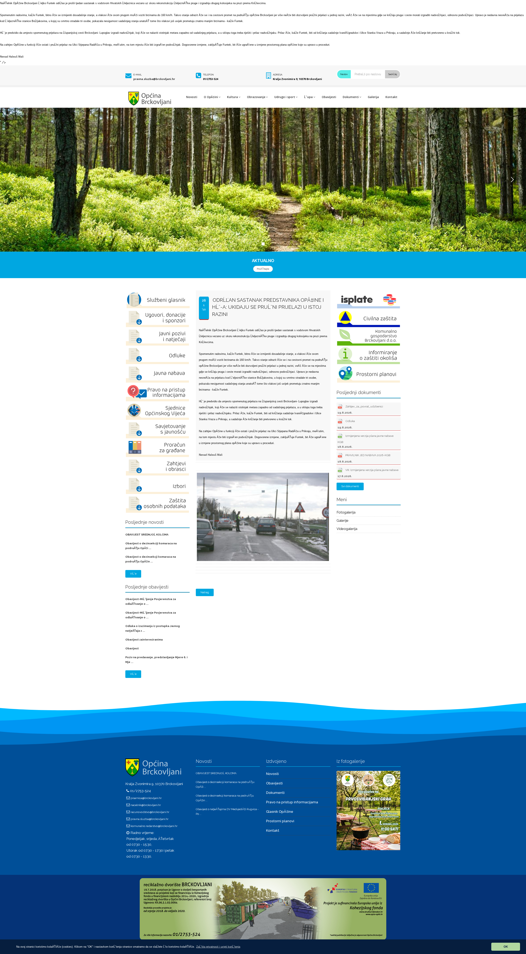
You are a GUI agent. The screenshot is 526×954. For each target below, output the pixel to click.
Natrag (205, 592)
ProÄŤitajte (263, 268)
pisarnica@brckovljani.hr (146, 798)
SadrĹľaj (392, 74)
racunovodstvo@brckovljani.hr (150, 812)
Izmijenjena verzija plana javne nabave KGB (365, 441)
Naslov (344, 74)
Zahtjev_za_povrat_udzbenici (360, 409)
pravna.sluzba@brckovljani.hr (154, 79)
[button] (218, 947)
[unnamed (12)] (368, 810)
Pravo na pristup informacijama (292, 802)
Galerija (373, 97)
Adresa (277, 74)
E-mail (137, 74)
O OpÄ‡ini (211, 97)
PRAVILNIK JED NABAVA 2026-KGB (364, 458)
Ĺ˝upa (308, 97)
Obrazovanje (256, 97)
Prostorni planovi (280, 821)
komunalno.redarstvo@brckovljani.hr (154, 826)
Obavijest (132, 648)
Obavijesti (329, 97)
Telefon (208, 74)
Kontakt (391, 97)
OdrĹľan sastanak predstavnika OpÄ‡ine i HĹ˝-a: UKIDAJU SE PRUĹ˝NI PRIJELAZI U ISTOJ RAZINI (268, 307)
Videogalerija (347, 529)
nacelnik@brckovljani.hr (146, 805)
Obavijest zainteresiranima (144, 639)
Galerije (342, 520)
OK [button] (506, 946)
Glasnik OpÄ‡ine (279, 811)
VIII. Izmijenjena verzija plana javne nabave (368, 473)
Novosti (191, 97)
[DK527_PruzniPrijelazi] (262, 473)
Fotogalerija (346, 512)
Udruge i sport (284, 97)
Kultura (232, 97)
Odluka (346, 424)
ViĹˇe (133, 573)
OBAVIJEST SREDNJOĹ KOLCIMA (146, 534)
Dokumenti (351, 97)
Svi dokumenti (350, 486)
